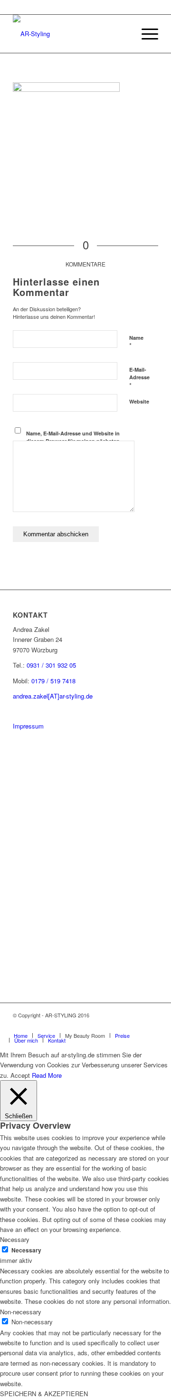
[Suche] (123, 34)
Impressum (28, 725)
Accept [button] (20, 1075)
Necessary (26, 1250)
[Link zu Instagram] (108, 1025)
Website (139, 401)
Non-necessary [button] (20, 1311)
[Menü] (145, 34)
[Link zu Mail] (151, 1025)
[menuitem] (123, 34)
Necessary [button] (14, 1239)
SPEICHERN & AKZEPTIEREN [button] (44, 1393)
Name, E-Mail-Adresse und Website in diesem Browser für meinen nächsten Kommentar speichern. (73, 441)
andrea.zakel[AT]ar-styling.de (53, 695)
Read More (47, 1075)
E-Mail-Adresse (139, 378)
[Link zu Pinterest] (122, 1025)
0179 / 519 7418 (53, 680)
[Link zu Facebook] (137, 1025)
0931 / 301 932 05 (51, 665)
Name (136, 342)
